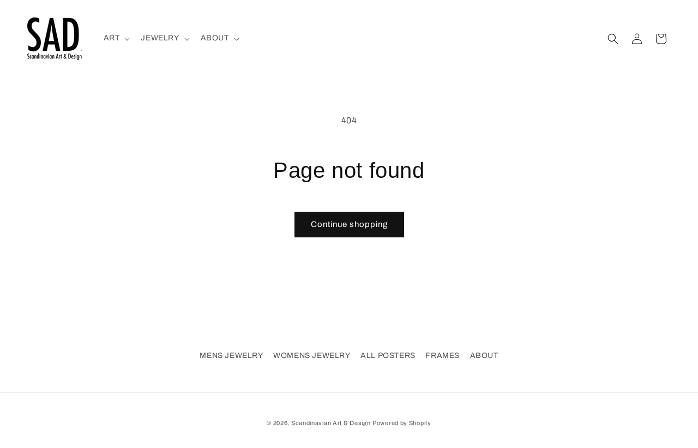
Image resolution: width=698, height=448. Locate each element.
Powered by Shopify (401, 423)
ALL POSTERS (388, 355)
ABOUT (484, 355)
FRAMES (442, 355)
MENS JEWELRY (231, 355)
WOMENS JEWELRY (311, 355)
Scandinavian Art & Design (331, 423)
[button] (116, 38)
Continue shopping (349, 224)
